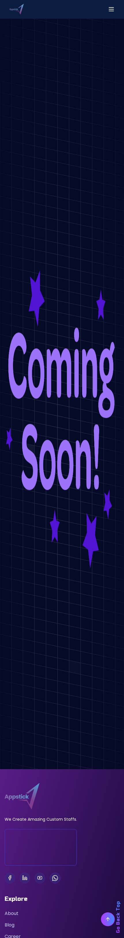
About (11, 913)
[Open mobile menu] (111, 9)
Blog (9, 925)
